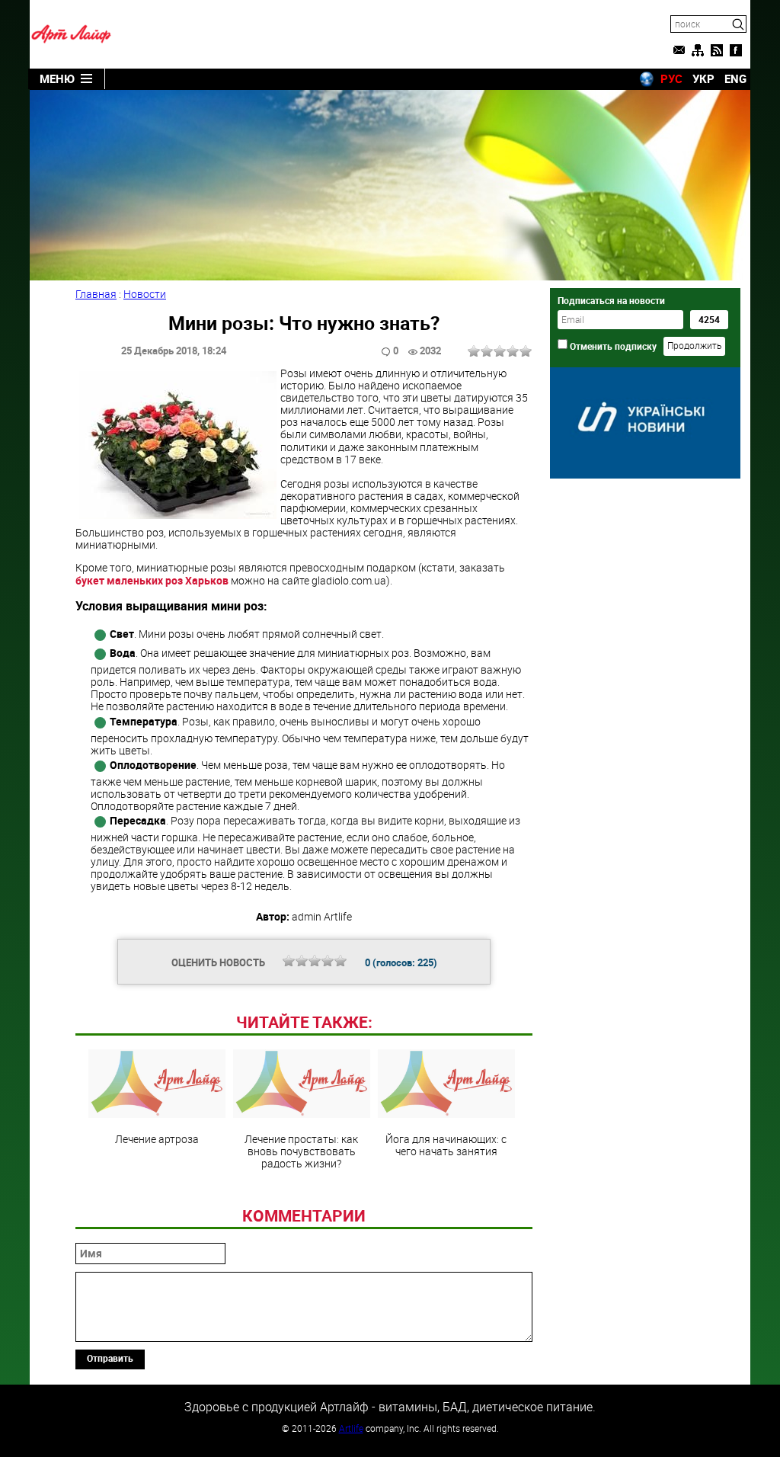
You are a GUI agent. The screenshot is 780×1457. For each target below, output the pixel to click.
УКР (703, 78)
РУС (671, 78)
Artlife (351, 1428)
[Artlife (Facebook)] (736, 50)
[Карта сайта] (698, 50)
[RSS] (717, 50)
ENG (735, 78)
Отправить (110, 1358)
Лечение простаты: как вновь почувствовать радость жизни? (301, 1151)
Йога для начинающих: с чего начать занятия (446, 1145)
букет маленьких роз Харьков (152, 580)
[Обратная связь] (679, 50)
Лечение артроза (157, 1138)
